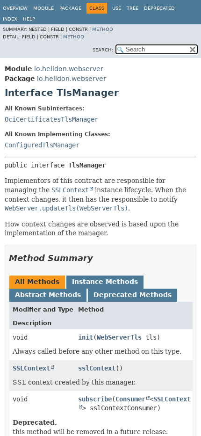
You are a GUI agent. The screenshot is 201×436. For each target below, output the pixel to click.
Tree (132, 8)
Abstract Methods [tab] (48, 294)
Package (70, 8)
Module (43, 8)
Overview (15, 8)
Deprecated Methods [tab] (132, 294)
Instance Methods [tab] (105, 281)
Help (29, 19)
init (85, 337)
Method (102, 29)
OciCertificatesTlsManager (51, 119)
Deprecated (159, 8)
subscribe (95, 399)
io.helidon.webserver (68, 69)
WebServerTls (119, 337)
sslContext (96, 368)
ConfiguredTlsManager (42, 145)
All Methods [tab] (37, 281)
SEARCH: (103, 49)
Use (116, 8)
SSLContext (31, 368)
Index (10, 19)
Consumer (130, 399)
